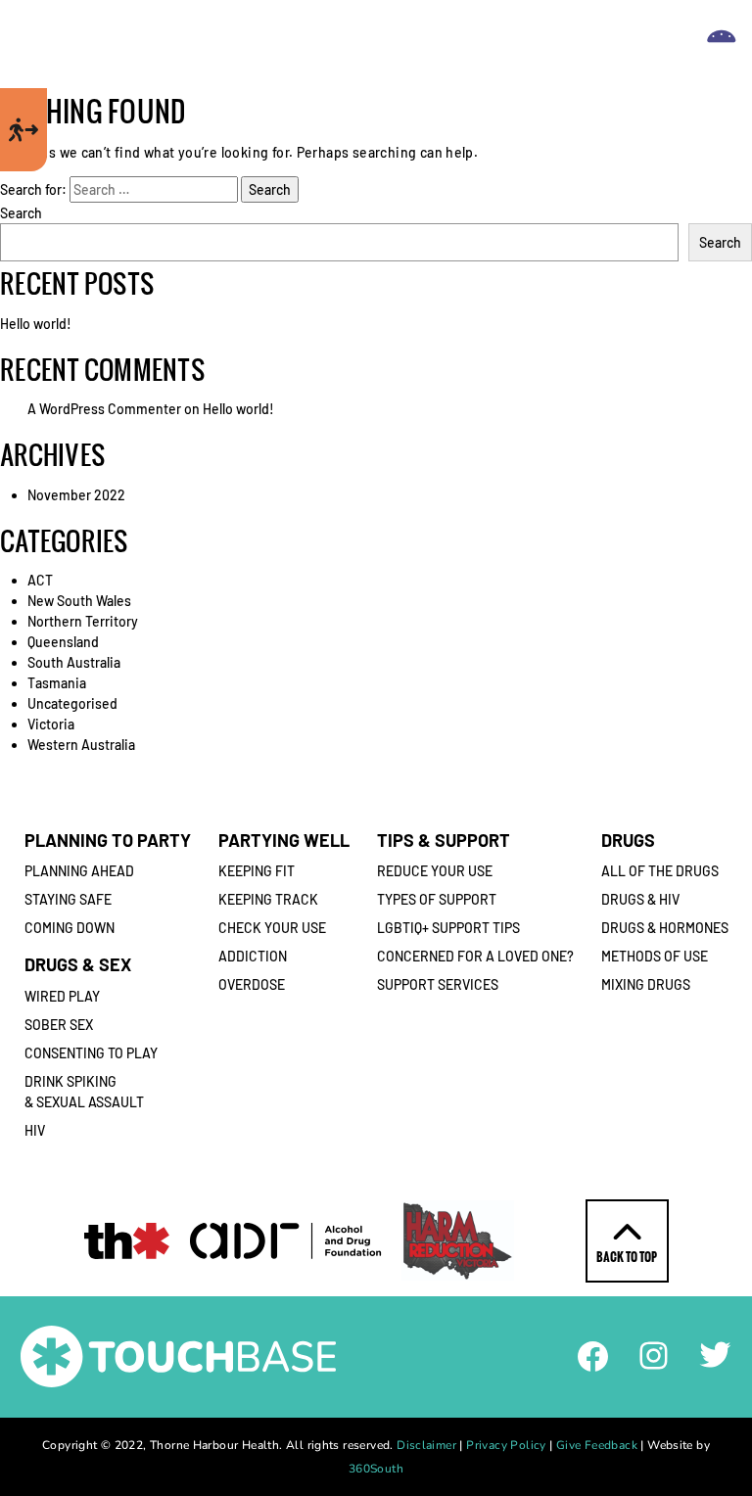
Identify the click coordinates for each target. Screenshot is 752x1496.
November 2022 (76, 495)
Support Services (437, 984)
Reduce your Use (435, 871)
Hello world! (35, 323)
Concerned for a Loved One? (475, 956)
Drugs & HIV (640, 899)
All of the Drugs (660, 871)
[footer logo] (178, 1354)
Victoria (50, 724)
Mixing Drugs (645, 984)
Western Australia (81, 744)
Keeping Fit (256, 871)
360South (376, 1468)
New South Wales (79, 600)
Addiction (252, 956)
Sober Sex (58, 1024)
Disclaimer (426, 1445)
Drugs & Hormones (664, 927)
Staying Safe (68, 899)
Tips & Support (443, 840)
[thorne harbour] (126, 1241)
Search (21, 213)
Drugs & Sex (77, 964)
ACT (40, 580)
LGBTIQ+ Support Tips (448, 927)
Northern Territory (82, 621)
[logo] (369, 44)
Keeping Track (268, 899)
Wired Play (62, 996)
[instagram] (653, 1353)
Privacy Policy (505, 1445)
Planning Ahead (79, 871)
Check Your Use (272, 927)
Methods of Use (654, 956)
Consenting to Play (91, 1053)
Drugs (628, 840)
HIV (34, 1130)
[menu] (721, 44)
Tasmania (56, 683)
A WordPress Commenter (104, 408)
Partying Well (284, 840)
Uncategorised (72, 703)
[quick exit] (23, 129)
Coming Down (69, 927)
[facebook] (593, 1354)
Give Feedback (596, 1445)
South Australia (73, 662)
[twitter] (715, 1352)
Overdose (251, 984)
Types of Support (436, 899)
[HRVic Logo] (457, 1240)
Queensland (63, 641)
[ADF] (285, 1241)
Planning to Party (107, 840)
